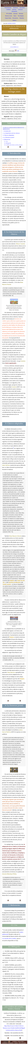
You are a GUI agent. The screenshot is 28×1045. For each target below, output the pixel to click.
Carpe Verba (8, 18)
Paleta (16, 1043)
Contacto (20, 9)
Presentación (8, 7)
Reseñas (22, 18)
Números (15, 7)
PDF (17, 51)
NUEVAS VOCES (12, 23)
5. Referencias (6, 139)
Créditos (8, 9)
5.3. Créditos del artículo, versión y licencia (13, 145)
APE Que (21, 1043)
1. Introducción (7, 131)
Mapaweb (10, 1043)
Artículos (21, 13)
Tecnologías (21, 15)
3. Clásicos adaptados (8, 135)
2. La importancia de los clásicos (11, 133)
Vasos (14, 15)
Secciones (22, 7)
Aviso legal (21, 1041)
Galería (14, 20)
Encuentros (15, 18)
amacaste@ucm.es (14, 47)
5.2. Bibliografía (7, 143)
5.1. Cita (6, 141)
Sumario (15, 13)
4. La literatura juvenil (8, 137)
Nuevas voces (8, 15)
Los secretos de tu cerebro (9, 938)
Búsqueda (14, 11)
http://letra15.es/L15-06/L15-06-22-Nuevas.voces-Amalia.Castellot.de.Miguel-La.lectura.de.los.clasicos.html (14, 1028)
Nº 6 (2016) (9, 13)
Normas (14, 9)
